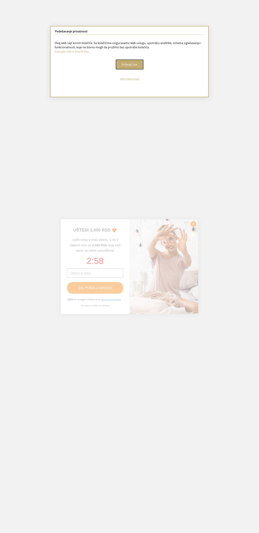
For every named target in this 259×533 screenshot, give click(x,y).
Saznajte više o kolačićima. (72, 51)
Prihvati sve (129, 64)
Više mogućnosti (129, 79)
